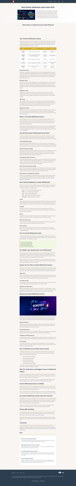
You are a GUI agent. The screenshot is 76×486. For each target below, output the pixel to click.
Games (55, 1)
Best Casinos (50, 1)
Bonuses (59, 1)
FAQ (62, 1)
